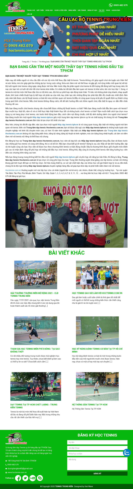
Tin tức (101, 10)
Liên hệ (29, 14)
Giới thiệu (40, 10)
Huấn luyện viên (60, 10)
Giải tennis (82, 10)
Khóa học (49, 10)
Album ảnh (116, 10)
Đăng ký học (92, 10)
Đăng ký (97, 474)
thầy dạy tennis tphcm (68, 124)
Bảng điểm (72, 10)
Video (108, 10)
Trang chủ (31, 10)
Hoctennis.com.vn (13, 170)
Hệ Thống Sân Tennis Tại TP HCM (89, 404)
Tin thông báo (44, 62)
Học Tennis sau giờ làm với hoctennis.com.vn (97, 293)
